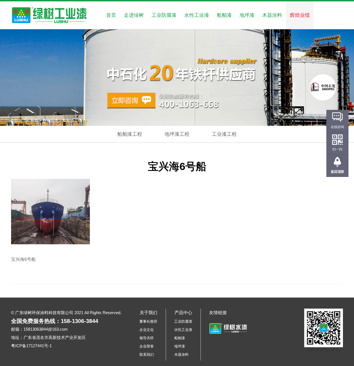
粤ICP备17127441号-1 (31, 345)
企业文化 (146, 330)
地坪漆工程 (177, 134)
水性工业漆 (196, 15)
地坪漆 (247, 15)
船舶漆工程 (129, 134)
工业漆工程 (224, 134)
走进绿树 (134, 15)
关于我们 (148, 312)
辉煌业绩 (300, 15)
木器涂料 (272, 15)
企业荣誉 (146, 346)
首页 (111, 15)
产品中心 (183, 312)
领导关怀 (146, 338)
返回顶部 (337, 172)
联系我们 (146, 354)
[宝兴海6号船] (50, 211)
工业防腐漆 (164, 15)
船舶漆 (224, 15)
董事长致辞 (148, 321)
